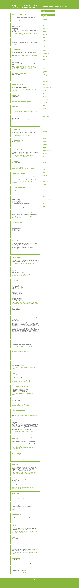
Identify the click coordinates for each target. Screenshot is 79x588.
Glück (19, 263)
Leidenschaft (19, 167)
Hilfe (19, 508)
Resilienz (44, 162)
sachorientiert (45, 165)
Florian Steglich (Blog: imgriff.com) (21, 341)
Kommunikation (14, 67)
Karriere (35, 55)
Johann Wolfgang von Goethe (20, 40)
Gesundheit (31, 33)
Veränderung (20, 181)
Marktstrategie (26, 274)
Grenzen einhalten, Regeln (27, 155)
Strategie (29, 180)
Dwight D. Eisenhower (17, 547)
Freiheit (24, 111)
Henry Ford (15, 308)
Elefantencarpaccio (18, 20)
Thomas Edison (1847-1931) (19, 187)
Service (44, 169)
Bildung (22, 206)
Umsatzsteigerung (15, 181)
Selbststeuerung (25, 34)
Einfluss (44, 52)
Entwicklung (21, 55)
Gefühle (27, 33)
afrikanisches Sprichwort (18, 61)
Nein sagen (45, 141)
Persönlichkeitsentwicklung (28, 167)
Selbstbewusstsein (26, 112)
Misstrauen (44, 135)
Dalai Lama (15, 25)
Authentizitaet (20, 166)
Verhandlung (14, 275)
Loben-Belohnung (46, 123)
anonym (14, 362)
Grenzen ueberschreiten (29, 55)
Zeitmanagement (23, 68)
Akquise (44, 16)
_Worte (44, 206)
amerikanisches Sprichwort (19, 73)
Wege (23, 20)
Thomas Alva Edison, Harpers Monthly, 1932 (23, 212)
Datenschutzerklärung (61, 6)
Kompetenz (14, 336)
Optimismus (22, 404)
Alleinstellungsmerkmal (19, 179)
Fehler (44, 66)
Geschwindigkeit (29, 66)
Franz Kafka (15, 568)
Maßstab (44, 132)
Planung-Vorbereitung (23, 78)
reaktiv (44, 159)
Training (33, 180)
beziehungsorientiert (22, 379)
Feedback (44, 65)
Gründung (44, 90)
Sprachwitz (44, 171)
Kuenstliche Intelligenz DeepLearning (46, 114)
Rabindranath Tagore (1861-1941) (20, 386)
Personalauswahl (19, 180)
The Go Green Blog (50, 579)
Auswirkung (17, 486)
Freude (24, 33)
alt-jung (16, 166)
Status (44, 172)
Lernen (29, 89)
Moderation (44, 137)
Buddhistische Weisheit (18, 117)
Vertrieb (16, 68)
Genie (36, 357)
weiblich (44, 197)
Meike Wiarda (15, 95)
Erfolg (24, 55)
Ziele (25, 20)
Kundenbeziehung (20, 100)
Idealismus (35, 33)
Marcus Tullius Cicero (17, 84)
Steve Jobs (15, 161)
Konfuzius (14, 373)
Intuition (13, 124)
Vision (24, 181)
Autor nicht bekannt (17, 558)
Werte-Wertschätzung (31, 181)
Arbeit (16, 206)
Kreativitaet (18, 473)
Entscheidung (17, 155)
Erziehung (35, 379)
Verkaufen (13, 56)
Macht (16, 124)
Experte (44, 62)
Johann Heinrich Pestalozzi (19, 504)
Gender (44, 78)
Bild (43, 43)
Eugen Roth (15, 280)
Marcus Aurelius (16, 106)
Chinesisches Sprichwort (18, 410)
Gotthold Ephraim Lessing (19, 525)
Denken (44, 47)
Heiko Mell (14, 421)
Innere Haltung (14, 34)
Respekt (44, 163)
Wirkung (19, 416)
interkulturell (45, 102)
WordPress (43, 579)
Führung (34, 445)
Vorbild (25, 336)
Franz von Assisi (16, 49)
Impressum (46, 7)
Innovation (44, 100)
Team (31, 67)
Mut (22, 167)
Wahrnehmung (25, 303)
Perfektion (44, 147)
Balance (24, 166)
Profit (43, 156)
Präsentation (45, 153)
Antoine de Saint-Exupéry (18, 173)
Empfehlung (45, 55)
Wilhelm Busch (16, 129)
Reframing (20, 112)
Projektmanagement (20, 67)
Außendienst (17, 66)
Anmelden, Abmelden (48, 6)
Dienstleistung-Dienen (46, 49)
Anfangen (16, 33)
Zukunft (36, 181)
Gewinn (44, 84)
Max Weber (15, 269)
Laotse (13, 537)
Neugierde (32, 89)
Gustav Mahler (15, 493)
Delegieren (44, 46)
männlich (44, 128)
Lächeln (18, 34)
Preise (44, 154)
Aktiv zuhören (45, 19)
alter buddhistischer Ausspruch (20, 14)
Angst (44, 25)
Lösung (44, 125)
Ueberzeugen (29, 415)
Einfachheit (20, 33)
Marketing (21, 473)
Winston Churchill (16, 453)
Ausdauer (16, 111)
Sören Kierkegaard (17, 149)
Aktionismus (17, 78)
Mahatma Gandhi (16, 514)
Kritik (43, 112)
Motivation (16, 112)
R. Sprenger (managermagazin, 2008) (21, 479)
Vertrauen (13, 68)
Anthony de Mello (16, 257)
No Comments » (22, 44)
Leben (21, 34)
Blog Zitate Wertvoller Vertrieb (24, 5)
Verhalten (34, 67)
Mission (35, 498)
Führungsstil (24, 66)
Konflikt (44, 109)
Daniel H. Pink (15, 198)
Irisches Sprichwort (17, 222)
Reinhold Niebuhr (16, 240)
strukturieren (28, 552)
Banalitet (44, 38)
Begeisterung (45, 40)
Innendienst (45, 97)
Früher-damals (26, 498)
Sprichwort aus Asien (17, 140)
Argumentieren (17, 274)
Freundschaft (45, 71)
